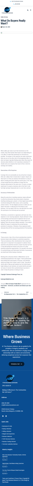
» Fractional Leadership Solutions (9, 444)
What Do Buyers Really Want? (13, 284)
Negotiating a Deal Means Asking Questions (13, 463)
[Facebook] (3, 416)
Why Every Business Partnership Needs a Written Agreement (14, 455)
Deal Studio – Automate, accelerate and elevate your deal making (16, 286)
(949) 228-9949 (5, 403)
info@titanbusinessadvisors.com (10, 405)
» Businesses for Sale (7, 426)
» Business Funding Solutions (9, 441)
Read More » (5, 460)
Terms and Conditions (8, 478)
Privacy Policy (18, 478)
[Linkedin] (6, 416)
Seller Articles (4, 17)
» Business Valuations (7, 436)
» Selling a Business (6, 431)
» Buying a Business (6, 429)
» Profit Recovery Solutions (8, 439)
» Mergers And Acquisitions (8, 434)
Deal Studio (5, 482)
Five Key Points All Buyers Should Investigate (13, 470)
